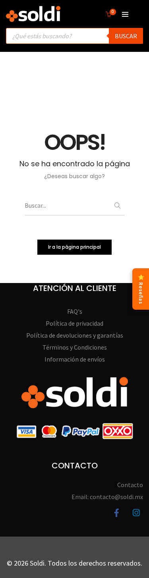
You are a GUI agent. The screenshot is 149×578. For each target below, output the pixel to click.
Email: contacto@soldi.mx (107, 497)
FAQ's (74, 311)
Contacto (130, 485)
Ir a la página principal (74, 247)
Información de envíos (75, 359)
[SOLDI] (33, 18)
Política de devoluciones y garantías (74, 335)
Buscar (126, 36)
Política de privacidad (74, 323)
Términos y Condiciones (75, 347)
